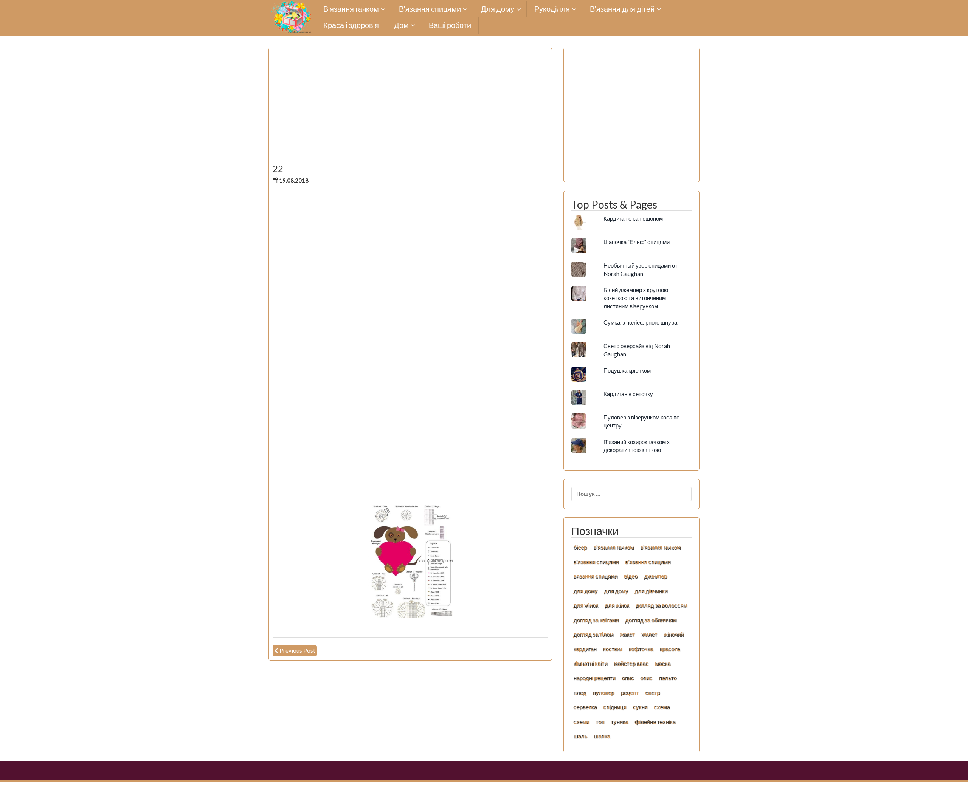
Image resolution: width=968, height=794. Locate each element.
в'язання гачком (613, 547)
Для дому (497, 9)
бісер (580, 547)
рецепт (630, 692)
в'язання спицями (596, 561)
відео (631, 576)
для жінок (617, 605)
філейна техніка (654, 721)
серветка (585, 706)
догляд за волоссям (661, 605)
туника (619, 721)
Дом (401, 25)
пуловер (603, 692)
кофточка (640, 648)
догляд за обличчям (650, 619)
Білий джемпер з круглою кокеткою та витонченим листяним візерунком (635, 298)
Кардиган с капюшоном (633, 218)
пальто (667, 677)
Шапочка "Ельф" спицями (636, 241)
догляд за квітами (596, 619)
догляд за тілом (593, 634)
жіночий (674, 634)
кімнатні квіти (590, 663)
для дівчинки (650, 590)
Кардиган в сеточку (628, 393)
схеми (581, 721)
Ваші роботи (450, 25)
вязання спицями (595, 576)
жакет (627, 634)
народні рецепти (594, 677)
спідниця (614, 706)
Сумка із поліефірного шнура (640, 322)
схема (662, 706)
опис (628, 677)
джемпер (655, 576)
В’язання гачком (351, 9)
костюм (612, 648)
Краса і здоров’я (351, 25)
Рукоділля (552, 9)
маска (662, 663)
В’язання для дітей (622, 9)
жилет (649, 634)
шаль (580, 735)
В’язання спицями (430, 9)
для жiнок (585, 605)
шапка (602, 735)
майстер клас (631, 663)
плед (579, 692)
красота (669, 648)
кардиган (584, 648)
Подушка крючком (627, 370)
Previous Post (297, 650)
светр (652, 692)
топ (600, 721)
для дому (585, 590)
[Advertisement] (410, 111)
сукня (640, 706)
